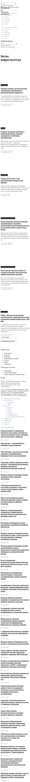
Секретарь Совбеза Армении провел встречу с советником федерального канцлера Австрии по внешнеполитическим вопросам (14, 465)
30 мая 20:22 (5, 507)
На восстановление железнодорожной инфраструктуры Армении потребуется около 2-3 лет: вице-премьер (14, 563)
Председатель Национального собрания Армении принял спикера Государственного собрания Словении (14, 501)
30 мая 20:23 (5, 494)
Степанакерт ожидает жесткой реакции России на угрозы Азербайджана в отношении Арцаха (14, 610)
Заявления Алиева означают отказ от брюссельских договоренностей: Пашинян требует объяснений (15, 775)
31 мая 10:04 (5, 459)
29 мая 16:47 (5, 707)
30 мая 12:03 (5, 594)
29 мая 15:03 (5, 730)
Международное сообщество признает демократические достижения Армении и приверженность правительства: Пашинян (13, 763)
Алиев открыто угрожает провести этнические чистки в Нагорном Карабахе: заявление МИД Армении (14, 652)
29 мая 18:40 (5, 682)
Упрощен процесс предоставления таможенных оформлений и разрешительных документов (14, 91)
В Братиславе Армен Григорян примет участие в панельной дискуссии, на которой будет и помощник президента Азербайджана (12, 690)
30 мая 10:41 (5, 638)
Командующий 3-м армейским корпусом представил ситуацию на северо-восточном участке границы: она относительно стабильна (14, 434)
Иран (9, 409)
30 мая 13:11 (4, 569)
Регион (6, 17)
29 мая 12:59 (5, 755)
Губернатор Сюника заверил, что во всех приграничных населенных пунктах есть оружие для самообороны (14, 737)
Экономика (7, 18)
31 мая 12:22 (5, 440)
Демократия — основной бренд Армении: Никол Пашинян (12, 444)
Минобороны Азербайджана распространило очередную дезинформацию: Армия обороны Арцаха (14, 576)
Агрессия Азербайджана (16, 417)
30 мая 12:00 (5, 605)
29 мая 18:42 (5, 670)
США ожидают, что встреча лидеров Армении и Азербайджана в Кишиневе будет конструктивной (14, 454)
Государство (7, 29)
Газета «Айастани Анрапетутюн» (14, 374)
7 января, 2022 (5, 105)
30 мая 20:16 (5, 530)
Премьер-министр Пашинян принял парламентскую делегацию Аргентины (14, 477)
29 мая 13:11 (4, 743)
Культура (6, 22)
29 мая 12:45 (5, 780)
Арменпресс (8, 371)
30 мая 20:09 (5, 542)
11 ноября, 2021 (6, 244)
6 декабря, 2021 (5, 195)
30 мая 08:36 (5, 647)
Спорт (6, 24)
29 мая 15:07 (5, 718)
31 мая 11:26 (4, 448)
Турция (10, 413)
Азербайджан (12, 415)
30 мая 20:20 (5, 519)
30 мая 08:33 (5, 657)
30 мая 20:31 (5, 471)
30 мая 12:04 (5, 582)
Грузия (9, 411)
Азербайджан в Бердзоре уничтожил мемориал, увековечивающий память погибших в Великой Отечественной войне (15, 588)
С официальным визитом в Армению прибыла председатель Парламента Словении (15, 633)
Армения (10, 402)
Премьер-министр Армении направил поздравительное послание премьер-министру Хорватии (15, 600)
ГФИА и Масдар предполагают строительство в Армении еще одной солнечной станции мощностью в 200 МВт (15, 318)
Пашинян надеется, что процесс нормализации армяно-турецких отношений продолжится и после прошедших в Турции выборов (13, 749)
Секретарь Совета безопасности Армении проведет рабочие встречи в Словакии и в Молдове (14, 702)
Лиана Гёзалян (5, 194)
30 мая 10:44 (5, 628)
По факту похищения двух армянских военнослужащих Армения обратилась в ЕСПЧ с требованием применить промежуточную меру (15, 664)
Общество (7, 20)
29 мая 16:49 (5, 697)
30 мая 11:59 (4, 615)
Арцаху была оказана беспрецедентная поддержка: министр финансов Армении (12, 713)
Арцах (9, 404)
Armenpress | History (10, 372)
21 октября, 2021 (6, 289)
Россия (9, 407)
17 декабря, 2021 (6, 152)
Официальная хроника (10, 13)
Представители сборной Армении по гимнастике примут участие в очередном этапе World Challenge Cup (15, 676)
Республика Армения (7, 104)
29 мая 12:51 (5, 770)
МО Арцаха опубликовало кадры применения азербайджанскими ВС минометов (14, 525)
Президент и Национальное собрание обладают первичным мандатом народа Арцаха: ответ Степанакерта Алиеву (13, 724)
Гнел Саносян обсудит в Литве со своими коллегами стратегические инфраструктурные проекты (14, 272)
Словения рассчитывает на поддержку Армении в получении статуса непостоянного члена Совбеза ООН (13, 488)
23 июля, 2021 (5, 336)
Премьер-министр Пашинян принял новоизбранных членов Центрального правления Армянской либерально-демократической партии (15, 550)
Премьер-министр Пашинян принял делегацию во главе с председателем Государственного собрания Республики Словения (15, 536)
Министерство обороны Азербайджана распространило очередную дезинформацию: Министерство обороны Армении (13, 622)
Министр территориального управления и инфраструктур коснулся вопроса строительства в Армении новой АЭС (14, 513)
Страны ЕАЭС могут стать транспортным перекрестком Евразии (12, 180)
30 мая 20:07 (5, 557)
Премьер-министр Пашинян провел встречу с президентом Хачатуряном (15, 643)
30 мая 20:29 (5, 482)
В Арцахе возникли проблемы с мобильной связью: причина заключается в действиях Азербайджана (12, 135)
